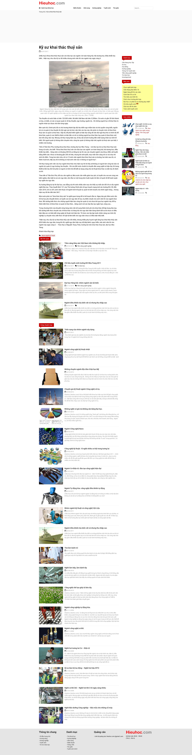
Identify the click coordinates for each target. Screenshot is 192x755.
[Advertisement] (96, 28)
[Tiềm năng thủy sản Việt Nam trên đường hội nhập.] (51, 250)
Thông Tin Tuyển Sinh (128, 71)
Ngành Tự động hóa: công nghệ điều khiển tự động (84, 488)
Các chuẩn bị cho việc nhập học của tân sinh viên (143, 180)
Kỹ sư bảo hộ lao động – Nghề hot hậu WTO (81, 668)
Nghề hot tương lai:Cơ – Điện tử (77, 648)
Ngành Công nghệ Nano (74, 429)
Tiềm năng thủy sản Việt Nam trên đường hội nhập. (84, 243)
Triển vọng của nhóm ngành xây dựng (79, 329)
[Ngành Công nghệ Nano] (51, 436)
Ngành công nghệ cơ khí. (74, 628)
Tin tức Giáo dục (45, 745)
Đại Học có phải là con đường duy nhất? (137, 102)
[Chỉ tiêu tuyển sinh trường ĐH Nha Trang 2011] (51, 270)
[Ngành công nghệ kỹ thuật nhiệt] (51, 357)
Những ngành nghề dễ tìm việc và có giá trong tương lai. (143, 173)
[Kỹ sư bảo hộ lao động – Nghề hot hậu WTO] (51, 675)
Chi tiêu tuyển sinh (130, 104)
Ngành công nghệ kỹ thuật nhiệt (77, 349)
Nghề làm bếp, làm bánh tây (75, 568)
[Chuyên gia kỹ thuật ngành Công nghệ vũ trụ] (51, 396)
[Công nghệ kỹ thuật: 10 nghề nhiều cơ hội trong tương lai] (51, 456)
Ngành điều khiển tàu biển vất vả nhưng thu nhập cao (85, 303)
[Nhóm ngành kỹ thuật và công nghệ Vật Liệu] (51, 515)
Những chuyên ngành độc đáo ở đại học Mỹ (81, 369)
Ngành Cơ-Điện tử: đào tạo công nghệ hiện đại (82, 468)
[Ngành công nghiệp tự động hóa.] (51, 615)
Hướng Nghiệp (71, 738)
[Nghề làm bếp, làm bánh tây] (51, 575)
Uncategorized (126, 77)
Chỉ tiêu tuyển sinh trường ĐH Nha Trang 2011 (82, 263)
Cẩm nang (87, 8)
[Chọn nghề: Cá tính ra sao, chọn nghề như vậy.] (128, 126)
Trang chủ (42, 12)
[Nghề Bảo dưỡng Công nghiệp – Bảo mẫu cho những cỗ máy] (51, 715)
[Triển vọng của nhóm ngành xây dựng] (51, 337)
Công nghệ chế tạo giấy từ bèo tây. (78, 587)
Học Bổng (125, 67)
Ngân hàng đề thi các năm (132, 92)
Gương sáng (43, 738)
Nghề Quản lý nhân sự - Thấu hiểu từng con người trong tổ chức (143, 162)
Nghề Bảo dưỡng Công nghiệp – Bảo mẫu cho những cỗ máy (88, 708)
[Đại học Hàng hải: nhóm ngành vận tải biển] (51, 290)
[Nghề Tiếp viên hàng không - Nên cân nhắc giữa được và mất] (128, 152)
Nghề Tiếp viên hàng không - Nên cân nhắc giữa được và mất (142, 152)
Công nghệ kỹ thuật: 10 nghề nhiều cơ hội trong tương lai (86, 449)
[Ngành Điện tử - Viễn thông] (128, 191)
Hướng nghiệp (96, 8)
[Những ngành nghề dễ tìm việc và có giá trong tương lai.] (128, 174)
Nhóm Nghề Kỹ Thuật (48, 235)
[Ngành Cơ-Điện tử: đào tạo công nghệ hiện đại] (51, 476)
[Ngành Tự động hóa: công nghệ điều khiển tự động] (51, 495)
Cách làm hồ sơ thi (130, 94)
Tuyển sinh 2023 (72, 749)
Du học (124, 64)
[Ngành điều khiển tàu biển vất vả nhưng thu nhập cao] (51, 310)
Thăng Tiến (70, 745)
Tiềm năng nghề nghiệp (84, 246)
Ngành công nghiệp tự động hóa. (77, 607)
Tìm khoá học (71, 736)
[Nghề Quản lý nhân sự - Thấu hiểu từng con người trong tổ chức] (128, 163)
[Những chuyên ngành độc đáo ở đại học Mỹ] (51, 376)
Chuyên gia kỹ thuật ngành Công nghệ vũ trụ (82, 389)
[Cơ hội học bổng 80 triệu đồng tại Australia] (128, 141)
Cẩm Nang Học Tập (128, 62)
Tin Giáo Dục (81, 266)
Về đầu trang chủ (45, 736)
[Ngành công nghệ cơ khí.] (51, 635)
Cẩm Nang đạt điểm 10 (131, 90)
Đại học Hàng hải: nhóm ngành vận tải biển (81, 283)
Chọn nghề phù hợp (130, 87)
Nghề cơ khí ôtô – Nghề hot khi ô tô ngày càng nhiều (85, 688)
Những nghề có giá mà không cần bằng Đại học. (83, 409)
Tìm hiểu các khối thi (131, 97)
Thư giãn (116, 8)
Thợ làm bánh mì (71, 548)
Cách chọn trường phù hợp (132, 99)
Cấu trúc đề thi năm (130, 106)
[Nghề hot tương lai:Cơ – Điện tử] (51, 655)
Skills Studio (77, 8)
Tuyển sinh (107, 8)
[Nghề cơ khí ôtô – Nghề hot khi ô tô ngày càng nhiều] (51, 695)
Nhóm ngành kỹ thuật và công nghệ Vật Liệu (82, 508)
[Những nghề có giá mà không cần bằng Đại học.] (51, 416)
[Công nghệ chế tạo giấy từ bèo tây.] (51, 595)
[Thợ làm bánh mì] (51, 555)
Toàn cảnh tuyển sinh (131, 109)
